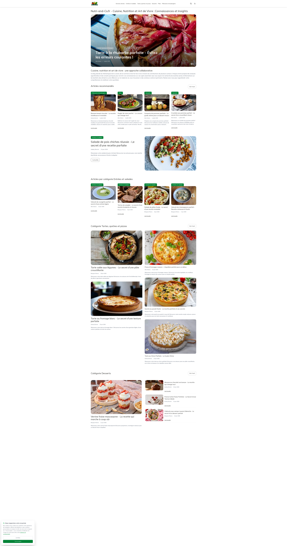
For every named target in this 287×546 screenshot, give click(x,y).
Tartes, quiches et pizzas (144, 3)
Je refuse (18, 537)
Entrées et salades (131, 3)
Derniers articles (120, 3)
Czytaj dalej (95, 160)
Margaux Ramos (122, 209)
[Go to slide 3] (193, 64)
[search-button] (191, 3)
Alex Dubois (120, 118)
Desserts (154, 3)
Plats (159, 3)
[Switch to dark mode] (195, 3)
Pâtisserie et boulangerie (169, 3)
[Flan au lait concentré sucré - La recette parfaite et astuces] (143, 40)
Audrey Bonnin (99, 61)
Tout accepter (18, 541)
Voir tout (192, 86)
